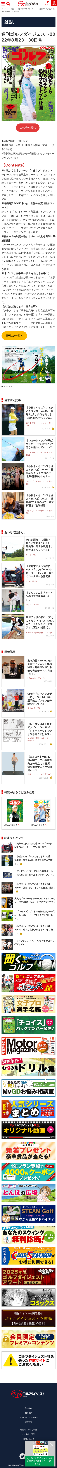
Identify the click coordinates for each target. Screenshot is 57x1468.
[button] (2, 386)
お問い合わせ (28, 1439)
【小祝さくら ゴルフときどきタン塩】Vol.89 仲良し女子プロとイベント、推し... (33, 930)
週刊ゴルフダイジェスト (26, 9)
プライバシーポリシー (28, 1417)
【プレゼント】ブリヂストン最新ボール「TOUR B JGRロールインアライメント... (34, 873)
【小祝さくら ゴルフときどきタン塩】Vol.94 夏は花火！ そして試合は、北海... (34, 886)
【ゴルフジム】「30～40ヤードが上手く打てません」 (34, 942)
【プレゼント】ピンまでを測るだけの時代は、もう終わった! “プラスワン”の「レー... (34, 915)
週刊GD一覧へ (14, 335)
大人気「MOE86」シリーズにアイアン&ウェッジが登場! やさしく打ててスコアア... (34, 900)
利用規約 (28, 1413)
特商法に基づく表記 (28, 1429)
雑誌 (12, 9)
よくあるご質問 (28, 1434)
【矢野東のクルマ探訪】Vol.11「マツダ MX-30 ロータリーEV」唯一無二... (33, 845)
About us (28, 1408)
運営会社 (28, 1422)
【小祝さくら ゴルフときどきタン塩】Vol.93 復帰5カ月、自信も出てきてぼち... (33, 860)
